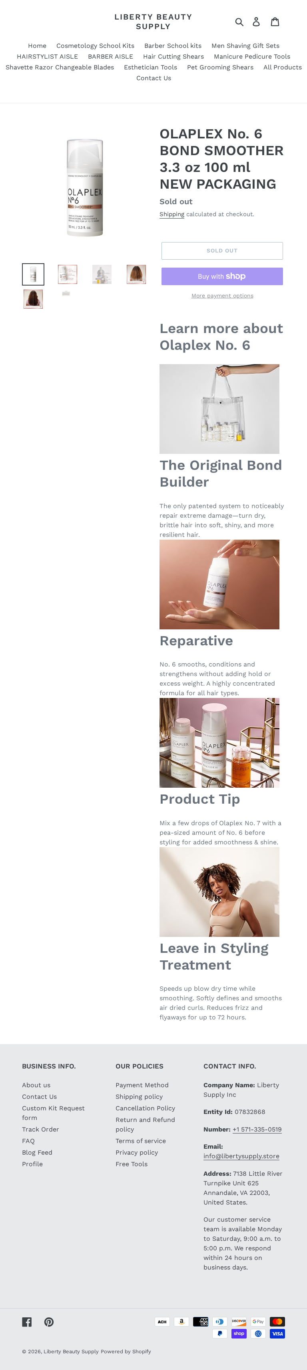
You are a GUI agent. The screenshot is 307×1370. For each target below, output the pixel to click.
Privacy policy (137, 1152)
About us (36, 1085)
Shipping (171, 214)
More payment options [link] (222, 295)
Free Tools (132, 1164)
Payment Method (142, 1085)
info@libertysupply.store (241, 1156)
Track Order (40, 1129)
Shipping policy (139, 1096)
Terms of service (141, 1141)
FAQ (28, 1141)
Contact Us (39, 1096)
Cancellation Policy (145, 1108)
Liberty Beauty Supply (153, 21)
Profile (32, 1164)
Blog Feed (37, 1152)
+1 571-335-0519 (257, 1129)
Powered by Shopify (126, 1351)
